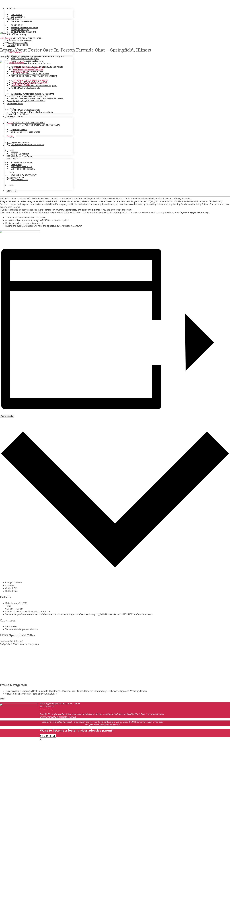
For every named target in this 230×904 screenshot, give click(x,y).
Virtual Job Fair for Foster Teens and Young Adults (31, 693)
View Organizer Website (26, 629)
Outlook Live (11, 591)
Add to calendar (7, 416)
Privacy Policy (46, 709)
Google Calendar (13, 582)
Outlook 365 (11, 588)
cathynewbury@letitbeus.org (192, 212)
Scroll (2, 698)
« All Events (5, 38)
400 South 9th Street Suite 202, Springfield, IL (105, 212)
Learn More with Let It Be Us (36, 611)
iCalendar (10, 585)
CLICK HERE (48, 736)
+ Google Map (32, 644)
